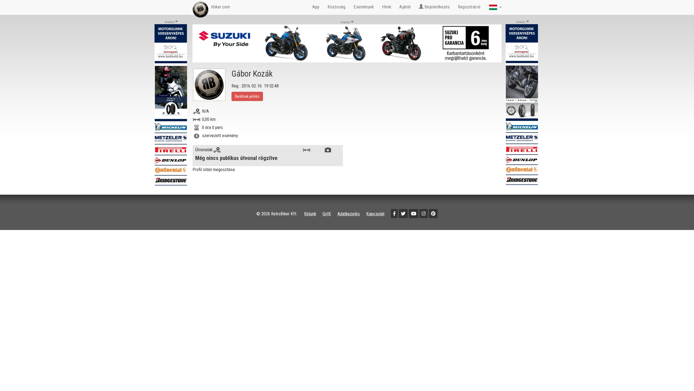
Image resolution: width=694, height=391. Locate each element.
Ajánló (405, 7)
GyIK (327, 213)
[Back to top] (678, 375)
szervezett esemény (220, 135)
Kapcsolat (375, 213)
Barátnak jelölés (247, 96)
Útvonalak (204, 149)
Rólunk (310, 213)
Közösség (336, 7)
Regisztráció (469, 7)
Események (364, 7)
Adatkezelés (349, 213)
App (315, 7)
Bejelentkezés (436, 7)
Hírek (386, 7)
